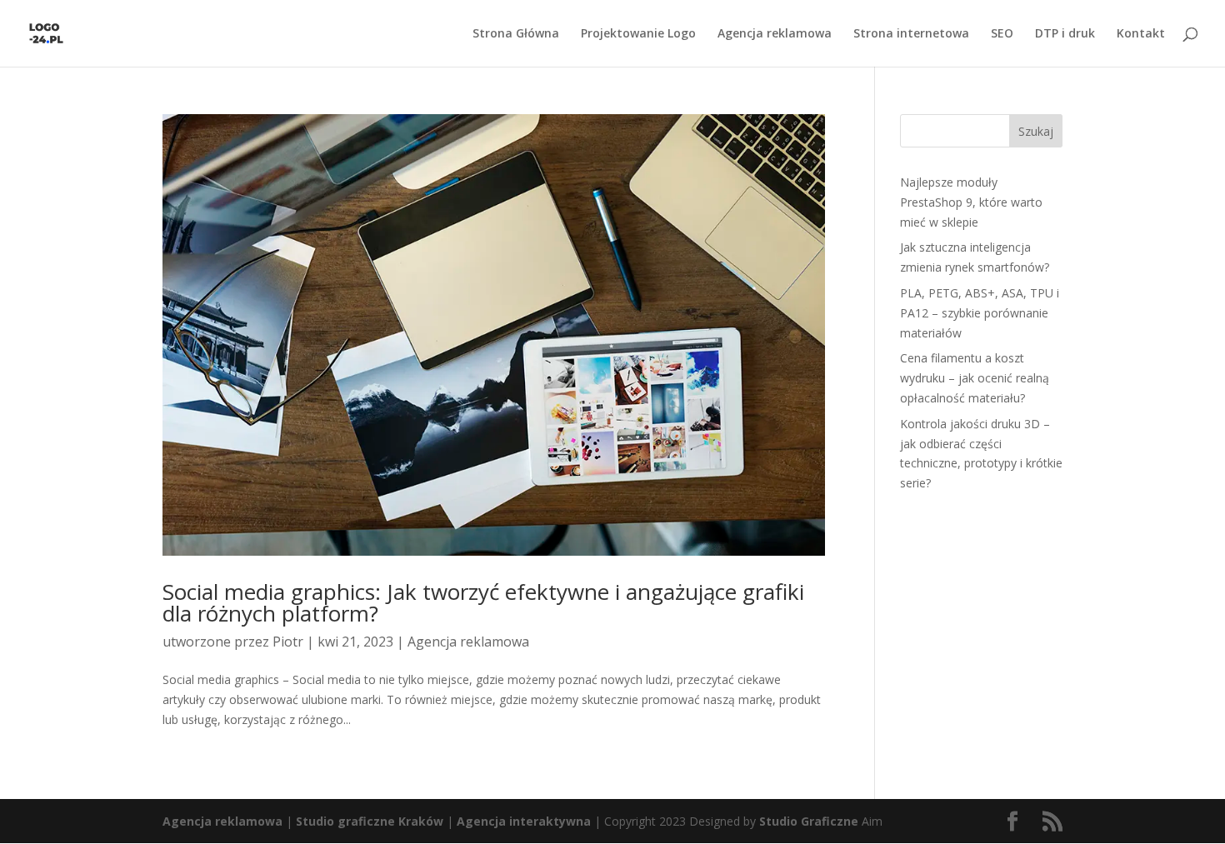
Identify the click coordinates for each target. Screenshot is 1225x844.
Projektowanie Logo (638, 34)
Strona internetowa (911, 34)
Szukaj (1035, 131)
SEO (1002, 34)
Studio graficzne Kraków (369, 821)
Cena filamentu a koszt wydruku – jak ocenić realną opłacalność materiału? (974, 378)
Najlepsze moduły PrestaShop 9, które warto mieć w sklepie (971, 202)
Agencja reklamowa (775, 34)
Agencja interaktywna (524, 821)
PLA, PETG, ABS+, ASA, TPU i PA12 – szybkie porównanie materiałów (979, 313)
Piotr (287, 641)
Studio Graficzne (808, 821)
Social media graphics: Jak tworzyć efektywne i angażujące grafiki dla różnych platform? (483, 602)
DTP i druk (1065, 34)
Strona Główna (515, 34)
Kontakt (1141, 34)
